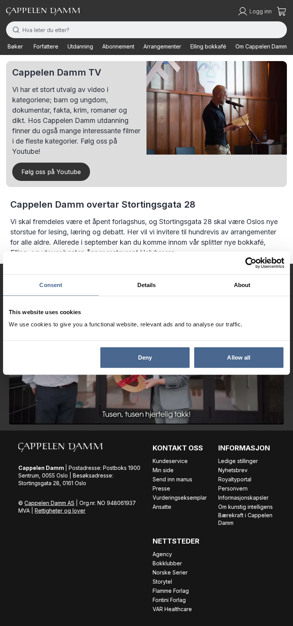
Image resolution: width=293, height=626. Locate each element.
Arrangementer (162, 46)
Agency (162, 554)
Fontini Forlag (169, 600)
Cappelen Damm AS (49, 503)
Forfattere (46, 46)
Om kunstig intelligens (245, 506)
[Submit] (14, 29)
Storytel (162, 581)
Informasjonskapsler (243, 497)
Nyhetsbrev (233, 470)
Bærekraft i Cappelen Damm (245, 519)
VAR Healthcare (172, 609)
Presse (161, 488)
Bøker (15, 46)
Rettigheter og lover (60, 510)
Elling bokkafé (208, 46)
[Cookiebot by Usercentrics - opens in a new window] (250, 263)
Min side (163, 470)
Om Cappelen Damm (261, 46)
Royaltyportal (234, 479)
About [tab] (242, 285)
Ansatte (162, 506)
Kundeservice (170, 461)
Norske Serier (170, 572)
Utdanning (80, 46)
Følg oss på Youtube (51, 172)
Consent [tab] (50, 285)
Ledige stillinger (238, 461)
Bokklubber (167, 563)
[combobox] (146, 29)
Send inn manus (172, 479)
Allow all (238, 357)
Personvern (233, 488)
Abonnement (118, 46)
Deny (145, 357)
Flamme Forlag (171, 590)
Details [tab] (146, 285)
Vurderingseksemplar (180, 497)
